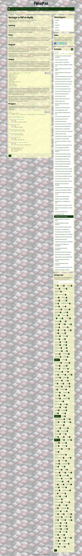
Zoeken (46, 9)
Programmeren (23, 9)
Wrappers (57, 30)
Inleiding (57, 20)
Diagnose (57, 25)
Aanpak (57, 27)
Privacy (48, 554)
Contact (42, 9)
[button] (10, 156)
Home (12, 9)
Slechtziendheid (31, 9)
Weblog (38, 9)
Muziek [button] (16, 9)
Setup (56, 22)
